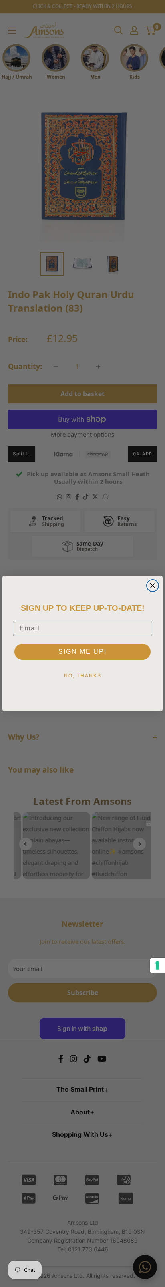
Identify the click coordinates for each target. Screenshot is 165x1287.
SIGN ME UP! (82, 651)
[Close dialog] (153, 586)
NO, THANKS (82, 676)
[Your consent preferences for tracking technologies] (157, 965)
